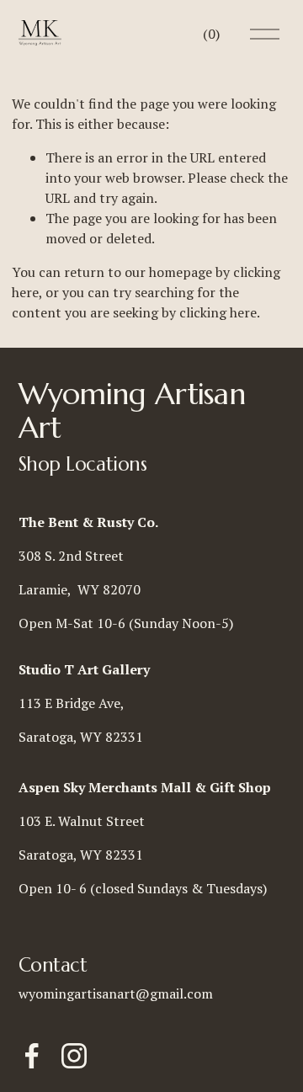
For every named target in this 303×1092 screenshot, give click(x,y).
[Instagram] (74, 1055)
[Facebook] (32, 1055)
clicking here (218, 312)
